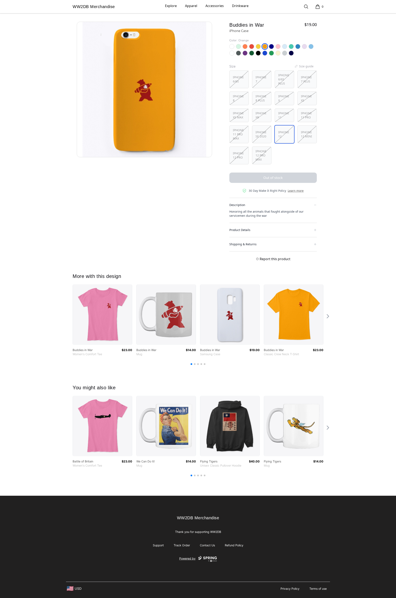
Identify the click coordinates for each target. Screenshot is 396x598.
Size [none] (232, 66)
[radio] (239, 79)
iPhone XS (306, 98)
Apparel (191, 6)
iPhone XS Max (238, 115)
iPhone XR (261, 115)
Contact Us (207, 545)
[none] (304, 66)
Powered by (187, 558)
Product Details (239, 230)
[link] (102, 314)
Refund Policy (234, 545)
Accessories (214, 6)
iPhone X (283, 98)
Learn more (296, 191)
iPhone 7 (261, 79)
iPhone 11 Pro (306, 115)
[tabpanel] (144, 89)
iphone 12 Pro (238, 155)
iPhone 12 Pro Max (261, 155)
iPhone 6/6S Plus (283, 79)
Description (237, 205)
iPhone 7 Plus (306, 79)
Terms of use (318, 588)
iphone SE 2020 (261, 134)
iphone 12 (283, 134)
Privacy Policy (289, 588)
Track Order (182, 545)
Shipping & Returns (243, 244)
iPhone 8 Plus (261, 98)
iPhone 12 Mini (306, 134)
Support (158, 545)
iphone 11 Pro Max (238, 134)
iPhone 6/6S (238, 79)
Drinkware (240, 6)
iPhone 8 (238, 98)
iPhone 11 (283, 115)
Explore (171, 6)
